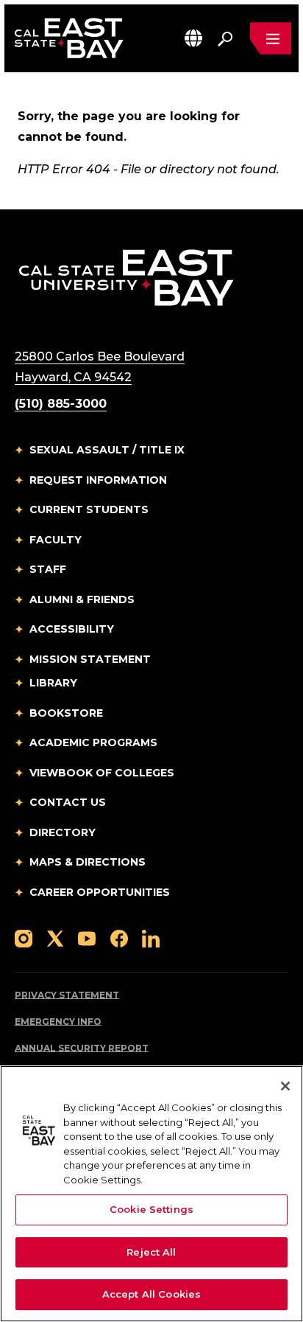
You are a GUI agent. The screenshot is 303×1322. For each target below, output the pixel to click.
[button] (193, 38)
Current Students (89, 509)
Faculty (55, 539)
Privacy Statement (67, 995)
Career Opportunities (99, 892)
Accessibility (71, 629)
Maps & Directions (87, 862)
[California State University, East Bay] (126, 277)
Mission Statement (90, 659)
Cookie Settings (151, 1209)
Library (53, 682)
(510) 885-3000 (61, 404)
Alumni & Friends (82, 599)
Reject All (151, 1252)
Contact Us (67, 802)
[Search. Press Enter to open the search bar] (225, 38)
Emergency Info (58, 1021)
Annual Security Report (82, 1048)
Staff (47, 569)
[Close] (285, 1086)
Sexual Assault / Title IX (107, 449)
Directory (62, 832)
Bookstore (66, 713)
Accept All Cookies (151, 1294)
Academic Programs (93, 742)
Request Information (98, 480)
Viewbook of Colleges (101, 772)
